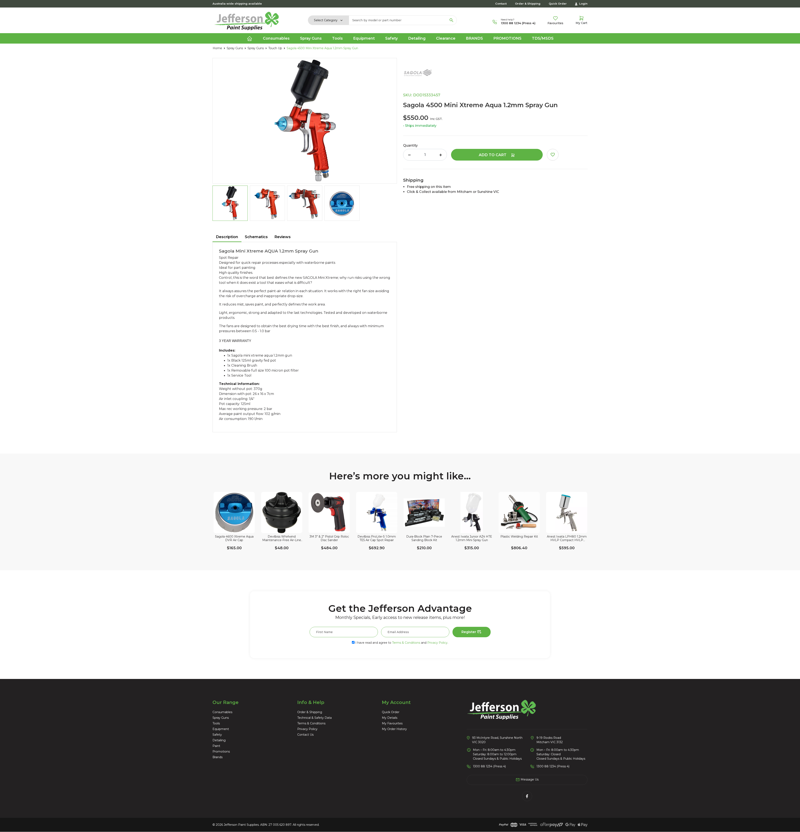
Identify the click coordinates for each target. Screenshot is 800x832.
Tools (216, 723)
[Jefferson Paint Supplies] (246, 20)
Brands (474, 38)
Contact (501, 3)
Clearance (445, 38)
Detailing (219, 740)
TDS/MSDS (543, 38)
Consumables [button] (276, 38)
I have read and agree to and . (401, 643)
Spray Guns (220, 718)
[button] (553, 155)
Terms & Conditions (406, 643)
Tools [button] (337, 38)
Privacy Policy (437, 643)
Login (583, 3)
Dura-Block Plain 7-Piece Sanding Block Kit (424, 538)
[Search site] (451, 20)
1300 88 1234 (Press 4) (518, 23)
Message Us (529, 779)
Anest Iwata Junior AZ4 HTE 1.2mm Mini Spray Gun (471, 538)
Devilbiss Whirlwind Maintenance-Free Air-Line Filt (281, 538)
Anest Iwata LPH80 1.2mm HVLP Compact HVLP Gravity (567, 538)
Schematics (256, 237)
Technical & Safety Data (314, 718)
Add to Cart (493, 155)
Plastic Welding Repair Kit (519, 536)
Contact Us (305, 734)
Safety (217, 734)
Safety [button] (391, 38)
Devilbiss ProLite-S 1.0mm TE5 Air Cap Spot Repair (377, 538)
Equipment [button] (364, 38)
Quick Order (558, 3)
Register (469, 632)
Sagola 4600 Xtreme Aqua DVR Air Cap (234, 538)
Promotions (507, 38)
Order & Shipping (527, 3)
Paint (216, 746)
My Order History (394, 729)
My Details (389, 718)
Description (227, 237)
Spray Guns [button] (311, 38)
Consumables (222, 712)
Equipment (220, 729)
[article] (234, 528)
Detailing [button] (417, 38)
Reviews (282, 237)
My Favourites (392, 723)
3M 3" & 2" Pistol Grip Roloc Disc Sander (329, 538)
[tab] (226, 237)
